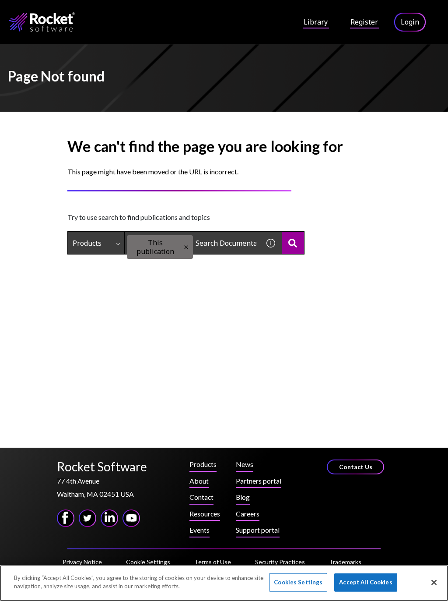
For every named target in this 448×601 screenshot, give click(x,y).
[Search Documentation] (293, 243)
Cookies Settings (298, 582)
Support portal (258, 530)
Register (364, 22)
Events (199, 530)
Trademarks (345, 562)
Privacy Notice (82, 562)
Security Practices (280, 562)
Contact (201, 497)
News (244, 464)
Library (316, 22)
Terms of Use (212, 562)
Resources (204, 513)
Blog (243, 497)
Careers (247, 513)
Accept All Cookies (365, 582)
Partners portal (258, 481)
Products (87, 243)
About (199, 481)
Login (410, 22)
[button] (186, 247)
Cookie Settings (148, 562)
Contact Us (355, 466)
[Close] (434, 582)
